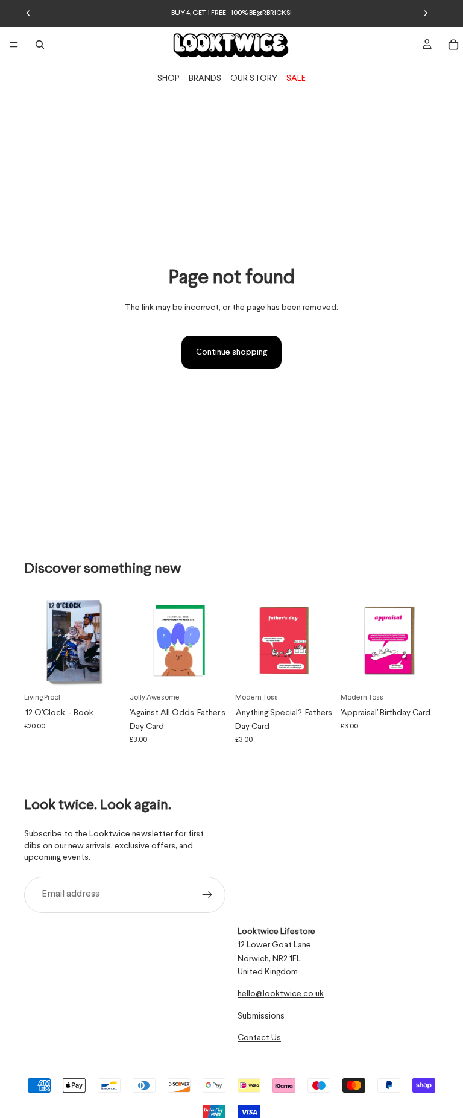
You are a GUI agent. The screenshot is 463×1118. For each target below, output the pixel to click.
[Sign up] (207, 895)
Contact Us (259, 1038)
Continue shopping (231, 352)
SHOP (168, 78)
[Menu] (14, 44)
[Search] (40, 44)
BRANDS (205, 78)
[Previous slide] (28, 13)
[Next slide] (425, 13)
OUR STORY (253, 78)
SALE (296, 78)
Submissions (261, 1016)
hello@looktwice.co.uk (281, 994)
